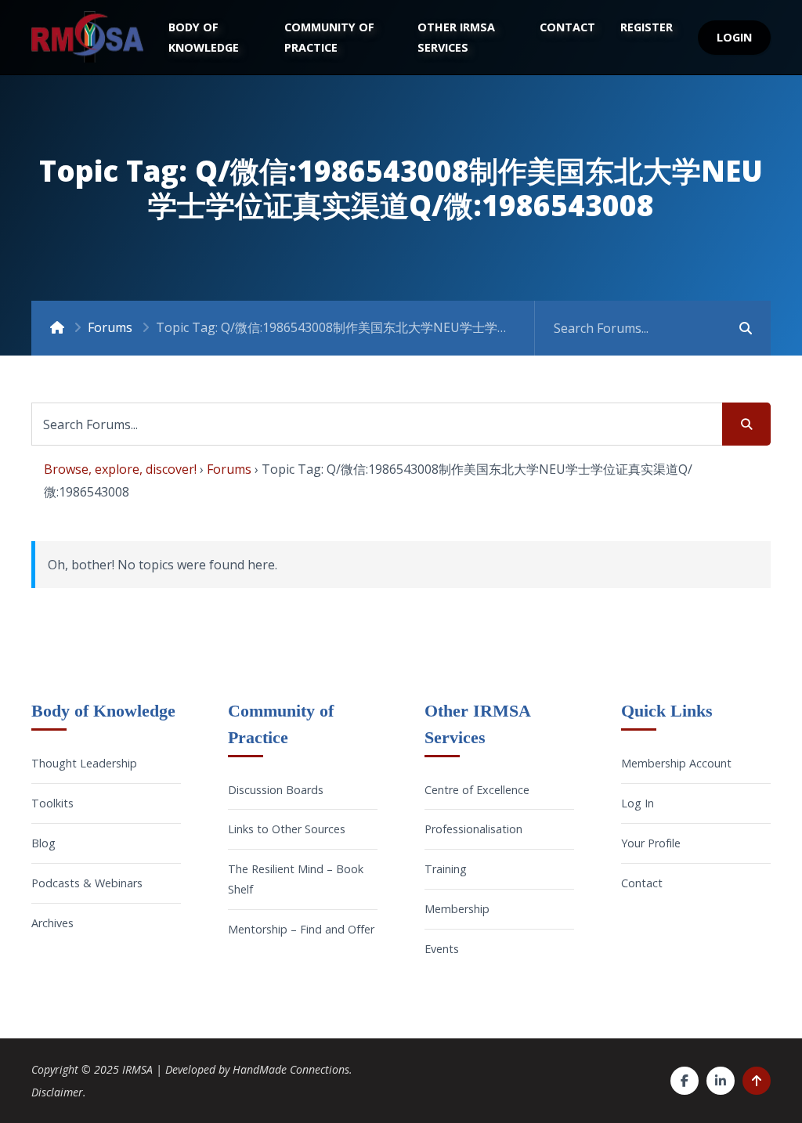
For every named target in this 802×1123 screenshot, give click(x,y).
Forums (110, 327)
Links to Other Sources (286, 828)
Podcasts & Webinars (87, 883)
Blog (43, 843)
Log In (637, 803)
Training (445, 868)
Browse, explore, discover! (120, 469)
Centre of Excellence (476, 789)
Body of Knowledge (203, 37)
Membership (457, 908)
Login (734, 37)
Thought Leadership (84, 763)
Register (646, 27)
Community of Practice (329, 37)
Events (441, 948)
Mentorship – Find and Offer (301, 929)
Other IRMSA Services (456, 37)
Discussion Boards (275, 789)
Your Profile (651, 843)
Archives (52, 922)
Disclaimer (57, 1092)
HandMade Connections (291, 1069)
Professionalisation (473, 828)
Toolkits (52, 803)
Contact (567, 27)
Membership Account (676, 763)
